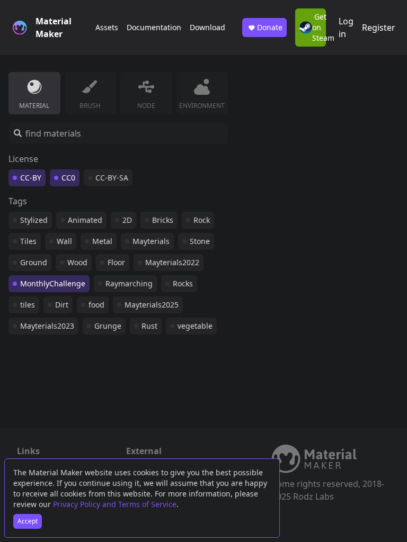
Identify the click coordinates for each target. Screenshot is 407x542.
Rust (149, 326)
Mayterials (151, 241)
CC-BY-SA (111, 178)
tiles (27, 305)
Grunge (107, 326)
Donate (269, 27)
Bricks (162, 220)
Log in (346, 27)
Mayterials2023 (47, 326)
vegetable (195, 326)
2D (127, 220)
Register (378, 27)
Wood (77, 262)
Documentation (154, 27)
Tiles (28, 241)
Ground (33, 262)
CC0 (68, 178)
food (96, 305)
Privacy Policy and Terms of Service (114, 504)
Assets (106, 27)
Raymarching (129, 283)
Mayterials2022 (172, 262)
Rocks (183, 283)
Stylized (34, 220)
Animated (85, 220)
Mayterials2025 (152, 305)
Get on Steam (319, 27)
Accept (27, 521)
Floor (116, 262)
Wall (64, 241)
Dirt (61, 305)
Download (207, 27)
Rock (201, 220)
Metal (102, 241)
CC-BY (30, 178)
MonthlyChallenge (52, 283)
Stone (200, 241)
